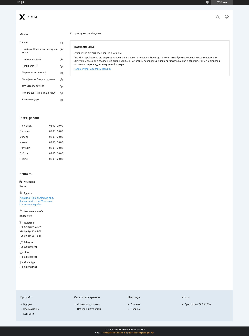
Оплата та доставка (88, 304)
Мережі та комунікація (34, 72)
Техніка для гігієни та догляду (38, 92)
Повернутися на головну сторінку (92, 69)
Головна (135, 304)
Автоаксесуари (30, 99)
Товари (23, 42)
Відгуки (27, 304)
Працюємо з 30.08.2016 (198, 304)
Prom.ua (141, 330)
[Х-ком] (22, 17)
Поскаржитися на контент (114, 333)
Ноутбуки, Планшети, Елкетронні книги (40, 51)
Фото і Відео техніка (33, 86)
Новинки (135, 309)
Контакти (28, 313)
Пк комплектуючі (31, 59)
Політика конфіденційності (141, 333)
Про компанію (31, 309)
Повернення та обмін (89, 309)
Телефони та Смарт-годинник (38, 79)
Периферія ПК (30, 66)
